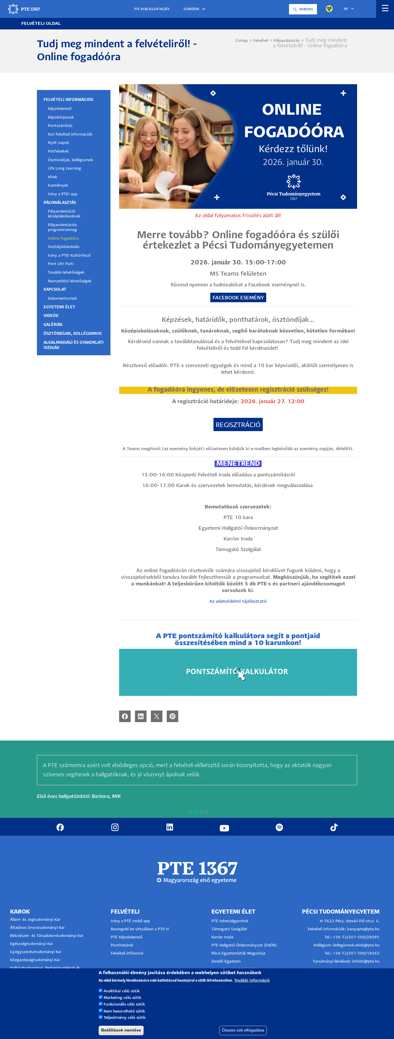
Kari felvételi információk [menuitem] (70, 134)
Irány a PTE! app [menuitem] (62, 194)
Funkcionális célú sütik (124, 1004)
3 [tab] (201, 811)
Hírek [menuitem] (52, 177)
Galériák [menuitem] (53, 325)
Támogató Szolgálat (229, 929)
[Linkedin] (141, 716)
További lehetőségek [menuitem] (66, 273)
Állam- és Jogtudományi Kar (35, 920)
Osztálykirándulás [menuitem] (63, 247)
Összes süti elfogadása (243, 1030)
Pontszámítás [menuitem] (60, 126)
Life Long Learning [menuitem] (64, 168)
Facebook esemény (238, 298)
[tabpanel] (197, 777)
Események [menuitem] (58, 185)
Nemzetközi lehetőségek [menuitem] (69, 281)
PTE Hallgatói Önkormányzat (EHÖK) (244, 945)
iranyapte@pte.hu (363, 929)
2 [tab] (196, 811)
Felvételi (261, 41)
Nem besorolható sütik (124, 1011)
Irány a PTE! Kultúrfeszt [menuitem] (69, 256)
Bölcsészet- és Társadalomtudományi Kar (46, 936)
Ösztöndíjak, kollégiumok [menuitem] (70, 160)
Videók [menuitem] (51, 316)
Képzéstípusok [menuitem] (61, 117)
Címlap (241, 41)
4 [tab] (206, 811)
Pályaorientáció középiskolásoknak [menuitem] (64, 214)
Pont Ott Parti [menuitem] (61, 264)
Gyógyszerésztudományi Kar (35, 952)
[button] (195, 9)
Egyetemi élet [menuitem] (59, 307)
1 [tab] (190, 811)
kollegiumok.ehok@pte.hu (356, 945)
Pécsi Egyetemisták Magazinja (238, 953)
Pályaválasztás (286, 41)
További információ (252, 980)
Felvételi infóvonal (127, 953)
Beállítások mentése (121, 1030)
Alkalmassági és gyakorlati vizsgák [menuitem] (74, 345)
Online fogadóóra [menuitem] (63, 239)
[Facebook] (125, 716)
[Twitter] (156, 716)
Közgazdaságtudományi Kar (35, 960)
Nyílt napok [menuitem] (58, 143)
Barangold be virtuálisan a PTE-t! (140, 929)
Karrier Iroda (222, 937)
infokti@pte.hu (366, 961)
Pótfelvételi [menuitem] (58, 151)
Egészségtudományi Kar (31, 944)
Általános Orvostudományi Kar (37, 928)
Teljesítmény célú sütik (125, 1018)
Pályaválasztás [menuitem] (60, 203)
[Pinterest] (172, 716)
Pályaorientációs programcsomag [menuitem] (62, 227)
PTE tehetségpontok (229, 921)
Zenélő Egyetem (226, 961)
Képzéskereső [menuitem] (60, 109)
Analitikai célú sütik (122, 991)
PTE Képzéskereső (126, 937)
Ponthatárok (122, 945)
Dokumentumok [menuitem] (62, 298)
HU (346, 8)
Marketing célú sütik (122, 998)
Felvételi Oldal (41, 23)
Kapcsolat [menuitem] (55, 290)
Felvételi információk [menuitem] (68, 100)
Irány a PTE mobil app (131, 921)
